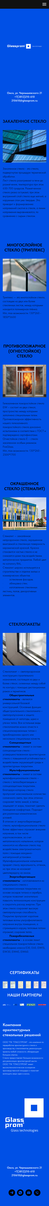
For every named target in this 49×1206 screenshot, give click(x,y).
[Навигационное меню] (44, 4)
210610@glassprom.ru (24, 980)
